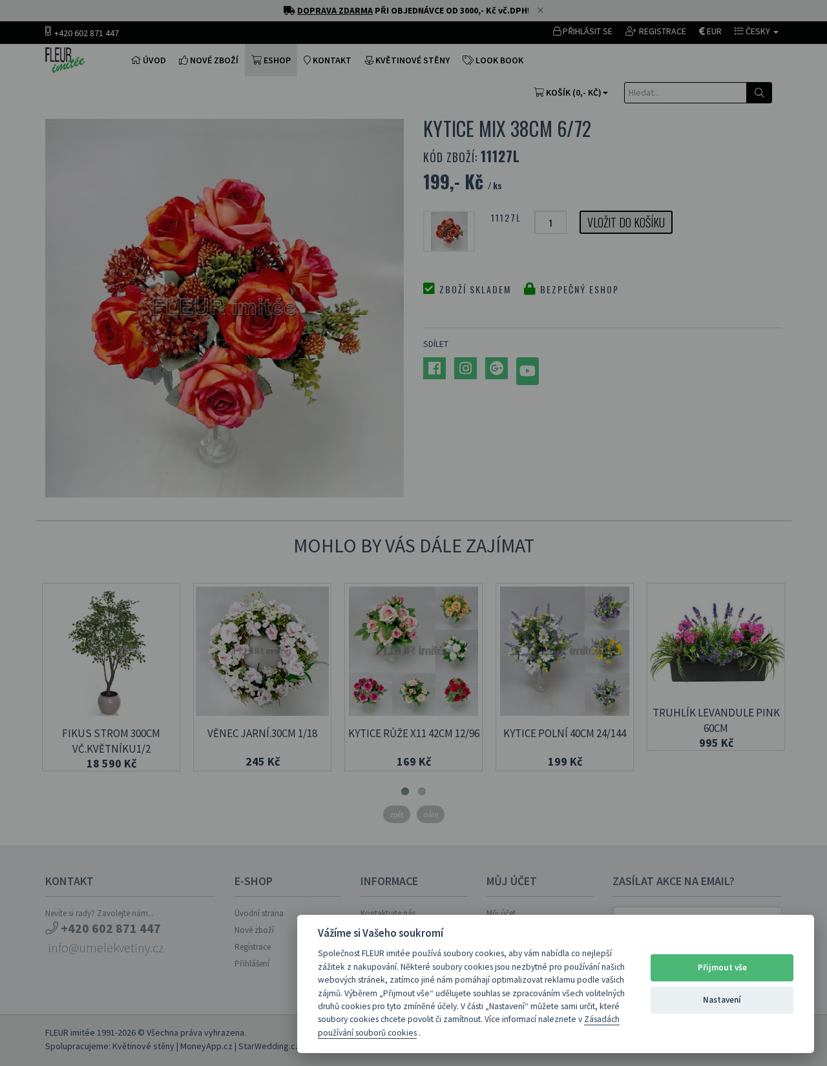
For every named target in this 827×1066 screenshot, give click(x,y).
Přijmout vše (722, 967)
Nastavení (722, 999)
